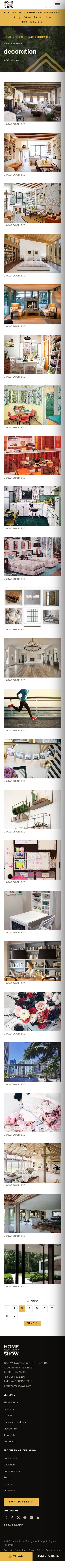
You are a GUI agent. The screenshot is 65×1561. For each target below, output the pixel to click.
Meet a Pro (10, 1428)
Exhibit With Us (48, 1556)
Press (7, 1477)
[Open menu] (57, 5)
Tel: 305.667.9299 (15, 1372)
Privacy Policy (36, 1550)
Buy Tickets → (32, 21)
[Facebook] (12, 1517)
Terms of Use (53, 1550)
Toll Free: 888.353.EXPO (18, 1381)
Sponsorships (12, 1471)
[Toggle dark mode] (48, 4)
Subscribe (20, 1550)
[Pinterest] (31, 1517)
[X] (18, 1517)
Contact (8, 1550)
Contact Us (10, 1441)
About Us (9, 1435)
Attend (8, 1415)
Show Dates (11, 1402)
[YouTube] (25, 1517)
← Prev (32, 1301)
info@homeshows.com (17, 1385)
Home (8, 36)
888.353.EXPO (13, 1524)
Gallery (8, 1484)
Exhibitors (9, 1409)
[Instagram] (5, 1517)
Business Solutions (15, 1422)
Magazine (10, 1490)
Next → (32, 1323)
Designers (9, 1464)
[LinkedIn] (38, 1517)
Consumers (10, 1458)
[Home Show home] (9, 4)
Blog (19, 36)
